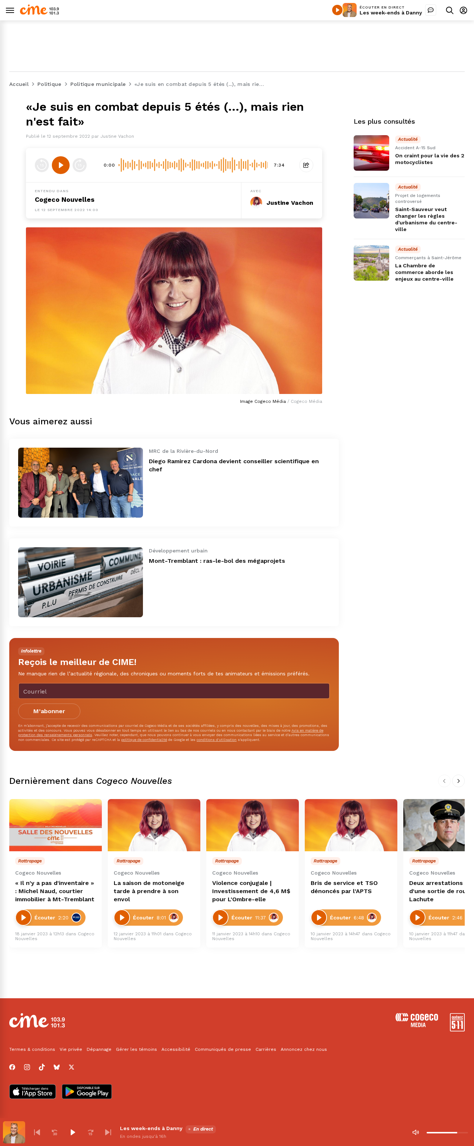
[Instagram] (27, 1067)
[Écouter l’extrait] (61, 165)
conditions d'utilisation (217, 740)
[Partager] (306, 165)
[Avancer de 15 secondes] (80, 165)
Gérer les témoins (136, 1049)
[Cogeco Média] (416, 1025)
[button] (37, 1132)
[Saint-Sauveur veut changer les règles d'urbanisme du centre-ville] (371, 200)
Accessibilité (175, 1049)
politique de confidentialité (144, 740)
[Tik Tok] (42, 1067)
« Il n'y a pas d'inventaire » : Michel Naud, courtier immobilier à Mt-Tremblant (54, 891)
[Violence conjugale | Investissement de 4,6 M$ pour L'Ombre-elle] (252, 825)
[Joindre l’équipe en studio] (430, 10)
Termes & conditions (32, 1049)
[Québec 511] (457, 1029)
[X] (71, 1067)
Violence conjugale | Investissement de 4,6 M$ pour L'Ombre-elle (251, 891)
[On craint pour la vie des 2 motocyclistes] (371, 153)
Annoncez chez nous (304, 1049)
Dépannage (99, 1049)
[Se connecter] (463, 10)
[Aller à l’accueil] (39, 12)
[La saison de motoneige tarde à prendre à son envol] (154, 825)
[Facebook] (12, 1067)
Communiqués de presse (223, 1049)
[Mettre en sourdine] (415, 1132)
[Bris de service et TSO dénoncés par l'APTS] (351, 825)
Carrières (266, 1049)
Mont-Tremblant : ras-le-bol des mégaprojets (217, 560)
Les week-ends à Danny (391, 13)
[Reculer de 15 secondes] (42, 165)
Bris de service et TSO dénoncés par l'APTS (344, 887)
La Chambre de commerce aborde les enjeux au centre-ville (424, 272)
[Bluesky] (57, 1067)
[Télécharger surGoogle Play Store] (87, 1092)
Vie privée (71, 1049)
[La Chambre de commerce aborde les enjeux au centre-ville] (371, 263)
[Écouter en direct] (337, 10)
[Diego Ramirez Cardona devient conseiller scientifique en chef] (80, 483)
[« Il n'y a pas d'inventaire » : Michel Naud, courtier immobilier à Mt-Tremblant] (55, 825)
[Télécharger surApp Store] (32, 1092)
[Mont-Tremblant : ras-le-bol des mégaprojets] (80, 582)
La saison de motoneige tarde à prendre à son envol (149, 891)
